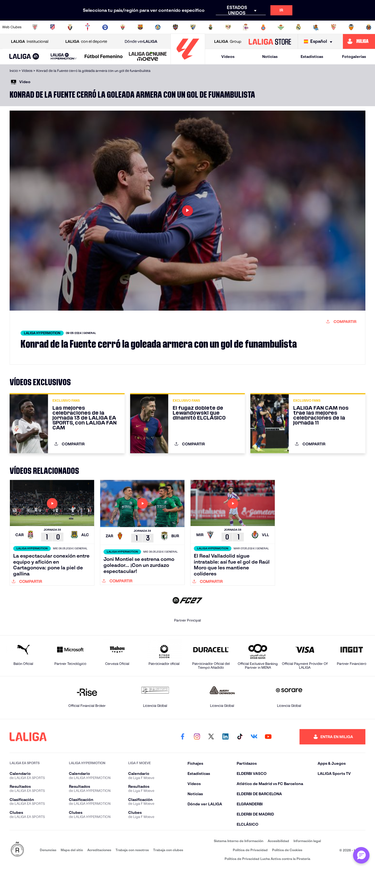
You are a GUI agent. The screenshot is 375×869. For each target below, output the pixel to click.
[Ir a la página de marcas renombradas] (17, 849)
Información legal (307, 841)
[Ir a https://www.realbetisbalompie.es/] (281, 27)
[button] (24, 56)
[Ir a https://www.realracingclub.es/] (210, 27)
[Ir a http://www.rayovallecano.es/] (228, 27)
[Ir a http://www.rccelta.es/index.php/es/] (87, 27)
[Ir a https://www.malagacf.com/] (193, 27)
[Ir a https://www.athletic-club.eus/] (35, 27)
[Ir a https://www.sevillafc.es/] (333, 27)
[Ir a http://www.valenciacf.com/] (351, 27)
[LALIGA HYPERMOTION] (64, 56)
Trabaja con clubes (168, 850)
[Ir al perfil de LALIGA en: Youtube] (268, 737)
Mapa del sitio (72, 850)
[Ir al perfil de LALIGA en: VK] (254, 737)
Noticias (270, 56)
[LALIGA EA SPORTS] (24, 57)
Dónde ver (141, 41)
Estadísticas (312, 56)
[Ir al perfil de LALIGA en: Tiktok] (240, 737)
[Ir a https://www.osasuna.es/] (70, 27)
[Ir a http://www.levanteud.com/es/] (175, 27)
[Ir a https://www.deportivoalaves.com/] (105, 27)
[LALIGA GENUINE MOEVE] (148, 57)
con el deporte (86, 41)
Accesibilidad (278, 841)
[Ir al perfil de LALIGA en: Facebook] (183, 737)
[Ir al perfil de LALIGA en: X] (211, 737)
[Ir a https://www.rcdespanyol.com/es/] (263, 27)
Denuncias (48, 850)
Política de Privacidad (250, 850)
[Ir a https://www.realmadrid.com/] (298, 27)
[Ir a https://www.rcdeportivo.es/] (246, 27)
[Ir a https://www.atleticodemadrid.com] (52, 27)
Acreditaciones (99, 850)
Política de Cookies (287, 850)
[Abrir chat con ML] (361, 855)
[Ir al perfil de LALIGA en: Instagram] (197, 737)
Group (227, 41)
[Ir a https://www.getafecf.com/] (158, 27)
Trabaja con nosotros (132, 850)
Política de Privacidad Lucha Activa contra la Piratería (267, 858)
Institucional (29, 41)
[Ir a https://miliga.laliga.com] (359, 41)
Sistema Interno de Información (238, 841)
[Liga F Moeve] (104, 57)
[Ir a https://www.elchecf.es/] (123, 27)
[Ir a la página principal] (188, 62)
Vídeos (227, 56)
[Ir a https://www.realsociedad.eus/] (316, 27)
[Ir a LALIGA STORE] (270, 41)
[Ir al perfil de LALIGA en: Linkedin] (225, 737)
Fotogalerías (354, 56)
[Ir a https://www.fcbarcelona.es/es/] (140, 27)
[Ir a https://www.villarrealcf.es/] (369, 27)
